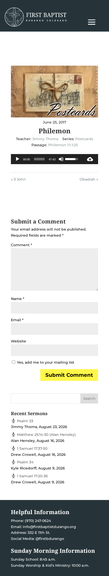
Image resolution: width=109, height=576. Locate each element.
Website (18, 341)
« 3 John (18, 179)
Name (17, 298)
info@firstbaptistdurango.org (49, 526)
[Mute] (61, 159)
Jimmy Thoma (45, 139)
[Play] (17, 159)
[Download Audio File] (90, 159)
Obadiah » (89, 179)
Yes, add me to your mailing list (45, 362)
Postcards (84, 139)
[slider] (39, 159)
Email (17, 320)
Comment (21, 245)
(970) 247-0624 (37, 520)
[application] (46, 159)
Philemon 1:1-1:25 (63, 145)
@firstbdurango (49, 538)
